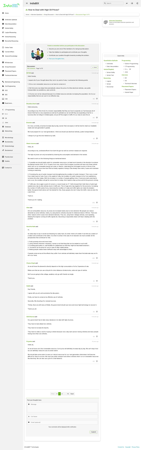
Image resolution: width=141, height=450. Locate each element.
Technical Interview (131, 83)
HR (126, 81)
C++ (126, 69)
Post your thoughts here (56, 58)
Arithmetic (110, 63)
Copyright (128, 447)
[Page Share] (127, 3)
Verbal (109, 84)
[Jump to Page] (56, 393)
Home (27, 14)
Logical (109, 81)
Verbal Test (110, 75)
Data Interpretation (112, 66)
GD (126, 78)
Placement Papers (130, 89)
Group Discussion (49, 14)
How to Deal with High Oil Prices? (65, 14)
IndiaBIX (34, 3)
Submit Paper (129, 92)
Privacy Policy (135, 447)
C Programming (129, 66)
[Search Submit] (105, 3)
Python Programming (131, 63)
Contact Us (121, 447)
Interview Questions (36, 14)
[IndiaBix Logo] (11, 6)
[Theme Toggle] (132, 3)
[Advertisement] (62, 29)
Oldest (95, 67)
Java (126, 72)
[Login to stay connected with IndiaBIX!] (137, 3)
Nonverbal (110, 87)
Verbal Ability (111, 72)
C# (130, 69)
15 (68, 394)
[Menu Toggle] (26, 3)
